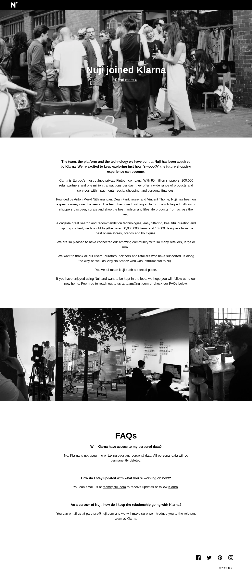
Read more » (126, 80)
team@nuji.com (137, 283)
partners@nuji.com (100, 513)
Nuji (230, 568)
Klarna (173, 487)
